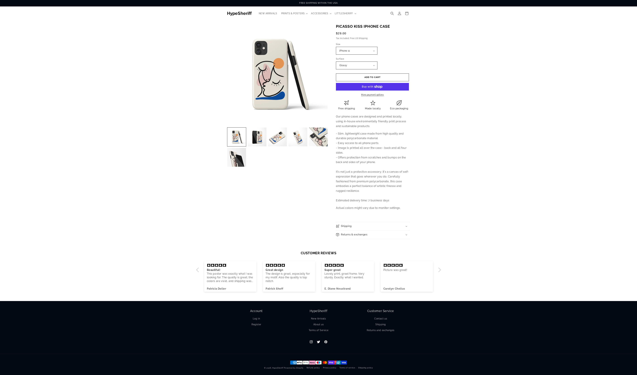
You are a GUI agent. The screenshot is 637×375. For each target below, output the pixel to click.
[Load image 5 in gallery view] (318, 137)
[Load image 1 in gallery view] (236, 137)
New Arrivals (318, 318)
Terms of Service (318, 330)
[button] (294, 13)
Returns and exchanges (380, 330)
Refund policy (313, 368)
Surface (340, 59)
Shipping (380, 324)
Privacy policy (329, 368)
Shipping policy (365, 368)
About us (318, 324)
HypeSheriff (277, 368)
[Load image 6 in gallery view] (236, 157)
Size (338, 44)
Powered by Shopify (293, 368)
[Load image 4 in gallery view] (297, 137)
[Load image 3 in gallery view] (277, 137)
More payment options (372, 95)
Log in (256, 318)
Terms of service (347, 368)
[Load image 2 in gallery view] (257, 137)
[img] (230, 265)
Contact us (380, 318)
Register (256, 324)
